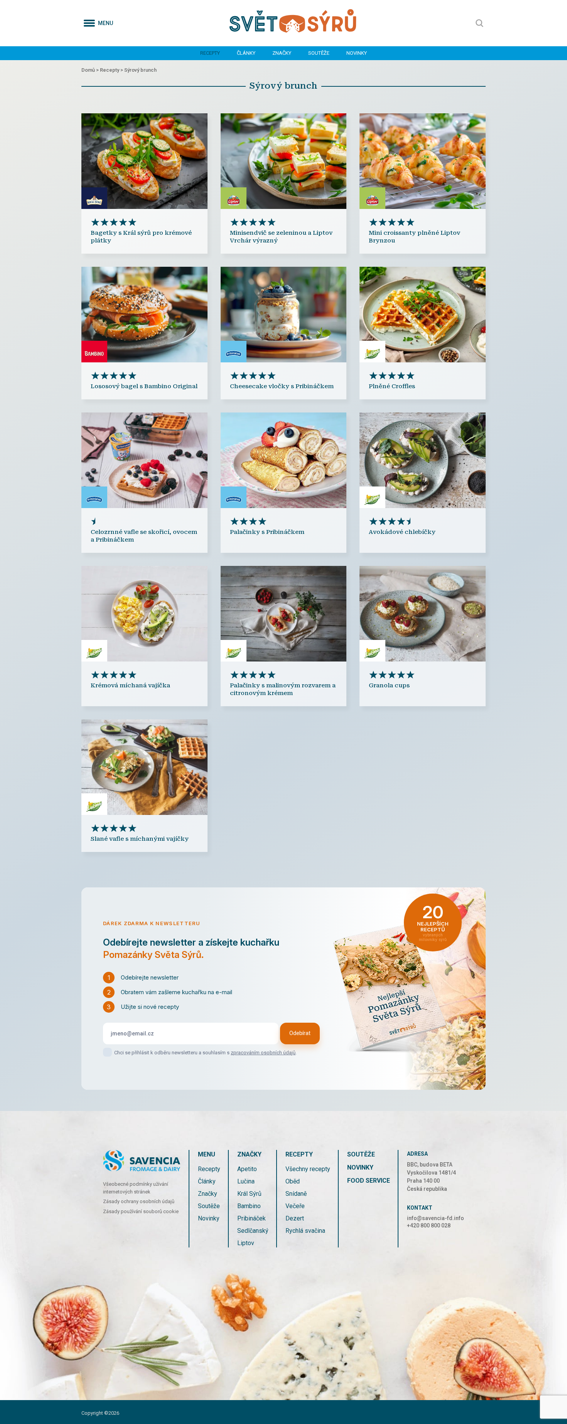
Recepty (210, 53)
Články (246, 53)
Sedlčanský (252, 1230)
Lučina (246, 1181)
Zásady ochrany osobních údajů (138, 1201)
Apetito (247, 1169)
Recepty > (112, 70)
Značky (281, 53)
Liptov (245, 1243)
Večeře (295, 1206)
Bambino (249, 1206)
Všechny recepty (307, 1169)
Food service (368, 1180)
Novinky (356, 53)
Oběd (292, 1181)
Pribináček (251, 1218)
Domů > (90, 70)
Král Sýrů (249, 1193)
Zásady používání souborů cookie (141, 1211)
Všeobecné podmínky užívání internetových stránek (135, 1188)
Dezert (294, 1218)
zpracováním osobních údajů (263, 1052)
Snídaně (296, 1193)
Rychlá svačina (305, 1230)
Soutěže (318, 53)
